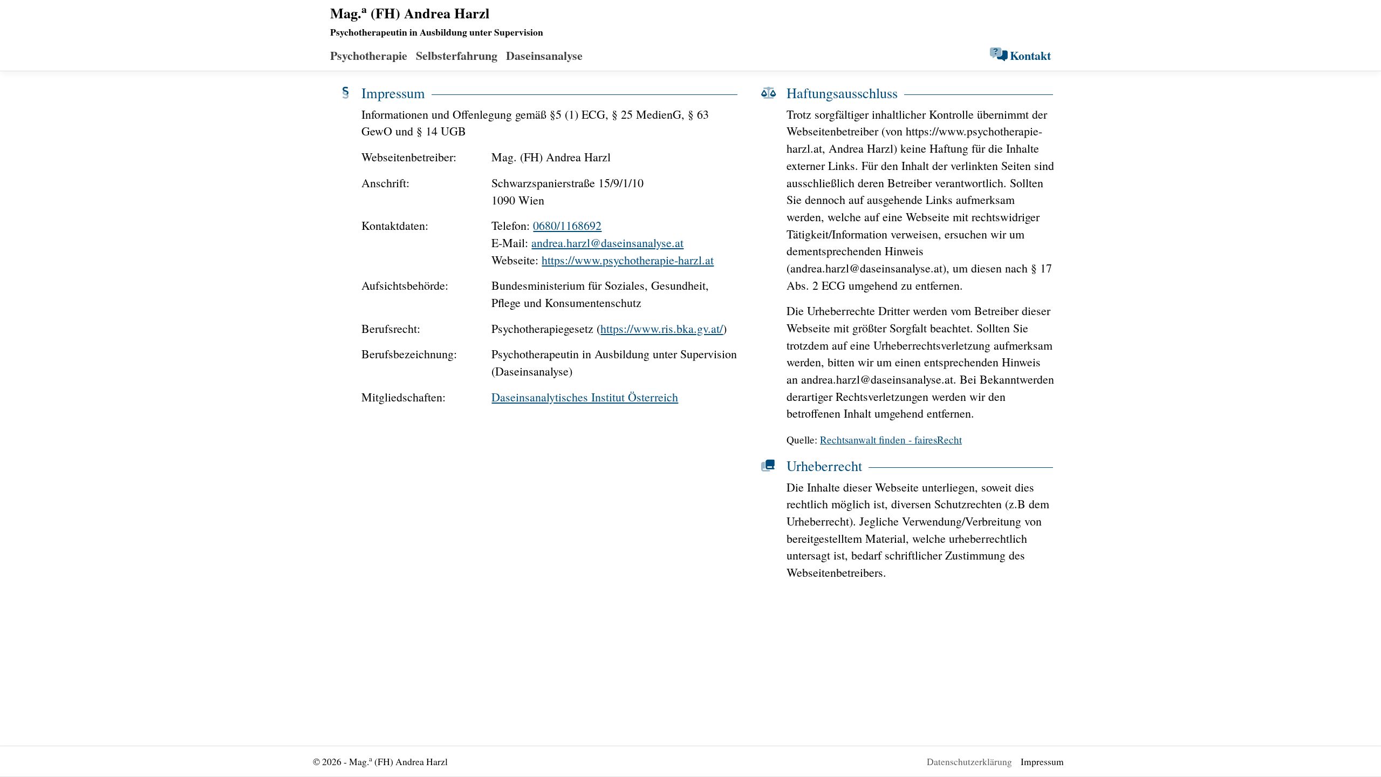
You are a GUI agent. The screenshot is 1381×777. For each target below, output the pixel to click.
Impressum (1042, 761)
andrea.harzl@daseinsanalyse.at (607, 242)
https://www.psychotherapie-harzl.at (628, 260)
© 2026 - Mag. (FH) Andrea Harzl (380, 761)
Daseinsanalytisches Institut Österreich (584, 397)
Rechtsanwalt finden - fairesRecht (891, 439)
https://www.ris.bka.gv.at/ (661, 328)
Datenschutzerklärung (969, 761)
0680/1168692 (567, 225)
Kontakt (1030, 55)
